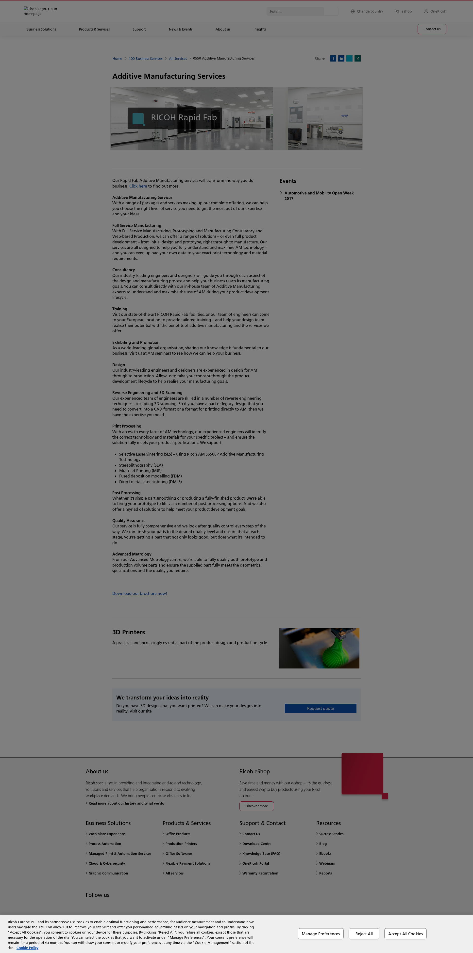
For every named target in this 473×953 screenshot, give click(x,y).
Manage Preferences (321, 933)
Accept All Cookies (405, 933)
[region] (236, 934)
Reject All (364, 933)
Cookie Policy (27, 948)
